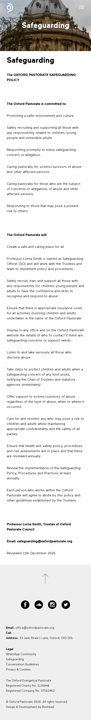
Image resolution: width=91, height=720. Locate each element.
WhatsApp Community (21, 654)
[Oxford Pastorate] (10, 8)
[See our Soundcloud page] (38, 602)
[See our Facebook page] (25, 602)
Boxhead (48, 707)
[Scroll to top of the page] (45, 579)
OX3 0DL (67, 638)
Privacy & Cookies (18, 669)
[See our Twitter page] (66, 602)
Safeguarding (15, 659)
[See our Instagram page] (52, 602)
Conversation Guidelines (22, 664)
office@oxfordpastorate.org (34, 627)
